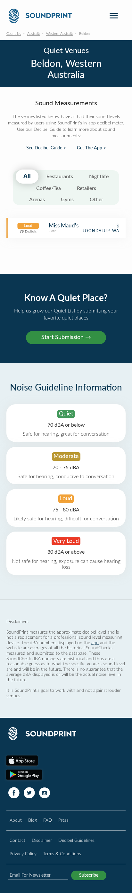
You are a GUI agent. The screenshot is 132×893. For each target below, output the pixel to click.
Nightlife (99, 176)
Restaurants (59, 176)
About (16, 820)
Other (96, 199)
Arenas (37, 199)
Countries (13, 34)
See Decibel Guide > (46, 148)
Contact (17, 840)
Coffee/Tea (48, 188)
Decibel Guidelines (76, 840)
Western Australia (59, 34)
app (95, 642)
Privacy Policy (23, 853)
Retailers (86, 188)
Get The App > (91, 148)
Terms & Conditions (62, 853)
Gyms (67, 199)
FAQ (47, 820)
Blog (32, 820)
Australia (33, 34)
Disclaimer (42, 840)
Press (63, 820)
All (27, 176)
